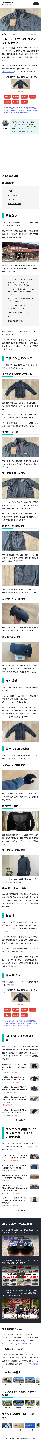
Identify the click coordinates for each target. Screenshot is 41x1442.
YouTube (17, 124)
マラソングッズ (8, 72)
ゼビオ (7, 102)
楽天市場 (16, 97)
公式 (32, 97)
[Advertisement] (20, 157)
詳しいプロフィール (25, 131)
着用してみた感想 (14, 204)
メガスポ (24, 102)
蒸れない (11, 191)
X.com (24, 124)
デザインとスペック (15, 195)
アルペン (16, 102)
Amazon (7, 97)
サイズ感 (11, 199)
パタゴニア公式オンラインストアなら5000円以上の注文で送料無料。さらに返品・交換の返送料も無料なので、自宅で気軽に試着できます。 (20, 110)
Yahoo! (24, 97)
